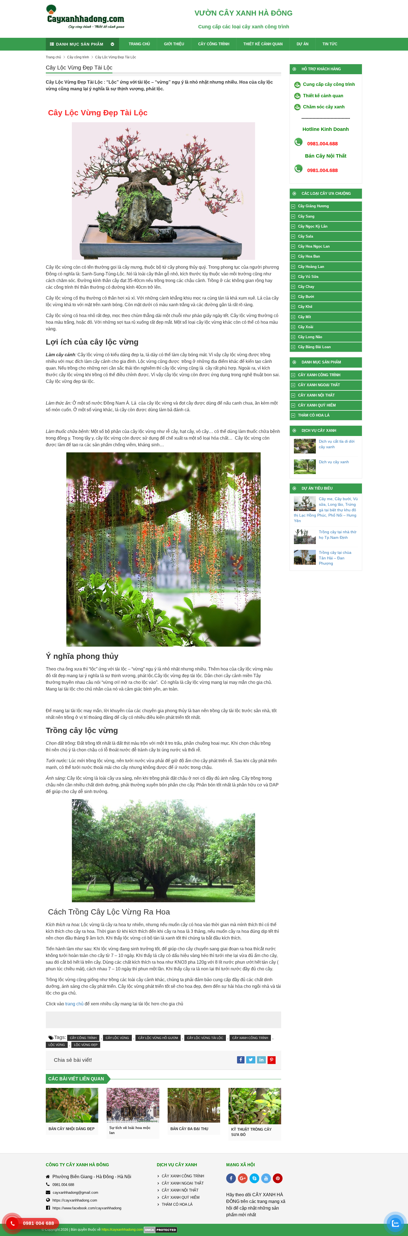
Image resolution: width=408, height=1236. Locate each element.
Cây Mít (304, 317)
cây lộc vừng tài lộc (205, 1038)
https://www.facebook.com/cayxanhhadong (86, 1208)
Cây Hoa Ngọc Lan (314, 246)
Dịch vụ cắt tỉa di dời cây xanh (336, 444)
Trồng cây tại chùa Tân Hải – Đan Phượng (335, 557)
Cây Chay (306, 287)
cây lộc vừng (117, 1038)
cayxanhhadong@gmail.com (75, 1192)
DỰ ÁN (302, 44)
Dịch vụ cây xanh (334, 462)
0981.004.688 (63, 1185)
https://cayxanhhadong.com (74, 1200)
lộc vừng (57, 1044)
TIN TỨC (330, 44)
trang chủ (74, 1003)
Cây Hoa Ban (309, 256)
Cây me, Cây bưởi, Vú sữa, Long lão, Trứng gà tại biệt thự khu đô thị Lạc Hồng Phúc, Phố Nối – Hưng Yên (326, 510)
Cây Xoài (305, 327)
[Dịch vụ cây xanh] (305, 466)
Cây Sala (305, 236)
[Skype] (254, 1178)
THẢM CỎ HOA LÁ (313, 415)
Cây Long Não (310, 337)
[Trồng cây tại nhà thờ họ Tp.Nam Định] (305, 536)
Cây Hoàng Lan (311, 267)
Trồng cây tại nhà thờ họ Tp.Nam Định (337, 535)
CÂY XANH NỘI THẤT (316, 395)
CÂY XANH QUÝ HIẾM (317, 405)
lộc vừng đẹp (85, 1044)
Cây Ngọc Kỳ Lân (313, 226)
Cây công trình (78, 57)
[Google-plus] (243, 1178)
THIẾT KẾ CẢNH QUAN (263, 44)
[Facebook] (231, 1178)
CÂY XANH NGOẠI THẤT (319, 385)
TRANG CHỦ (139, 44)
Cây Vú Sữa (308, 277)
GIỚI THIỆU (174, 44)
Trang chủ (53, 57)
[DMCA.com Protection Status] (160, 1230)
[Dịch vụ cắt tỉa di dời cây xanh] (305, 446)
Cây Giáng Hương (313, 206)
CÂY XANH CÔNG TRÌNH (319, 375)
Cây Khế (305, 307)
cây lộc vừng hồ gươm (158, 1038)
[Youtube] (266, 1178)
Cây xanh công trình (250, 1038)
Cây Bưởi (306, 297)
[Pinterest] (278, 1178)
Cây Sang (306, 216)
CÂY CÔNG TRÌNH (213, 44)
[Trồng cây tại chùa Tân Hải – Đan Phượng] (305, 557)
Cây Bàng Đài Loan (314, 347)
